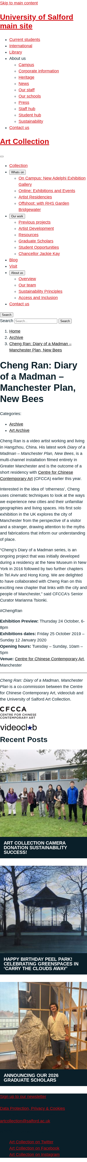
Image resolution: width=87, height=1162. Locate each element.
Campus (26, 64)
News (24, 83)
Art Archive (19, 430)
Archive (16, 337)
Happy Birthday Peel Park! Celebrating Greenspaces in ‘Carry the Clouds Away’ (41, 964)
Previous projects (35, 222)
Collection (18, 165)
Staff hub (27, 108)
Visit (13, 266)
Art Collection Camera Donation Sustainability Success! (35, 847)
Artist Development (36, 228)
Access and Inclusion (38, 297)
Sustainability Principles (40, 291)
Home (14, 331)
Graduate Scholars (36, 241)
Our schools (30, 96)
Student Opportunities (39, 247)
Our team (27, 285)
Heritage (26, 77)
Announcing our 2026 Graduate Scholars (31, 1078)
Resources (29, 234)
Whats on (17, 172)
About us (17, 273)
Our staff (27, 90)
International (20, 46)
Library (15, 52)
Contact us (19, 127)
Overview (27, 278)
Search (6, 320)
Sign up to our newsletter (23, 1096)
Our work (17, 216)
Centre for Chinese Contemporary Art (49, 659)
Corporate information (39, 71)
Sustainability (31, 121)
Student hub (30, 115)
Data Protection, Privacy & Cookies (32, 1108)
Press (24, 102)
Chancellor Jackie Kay (39, 253)
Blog (13, 260)
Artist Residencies (35, 197)
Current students (24, 39)
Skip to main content (19, 3)
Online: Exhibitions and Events (47, 190)
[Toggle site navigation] (2, 156)
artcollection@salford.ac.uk (25, 1121)
